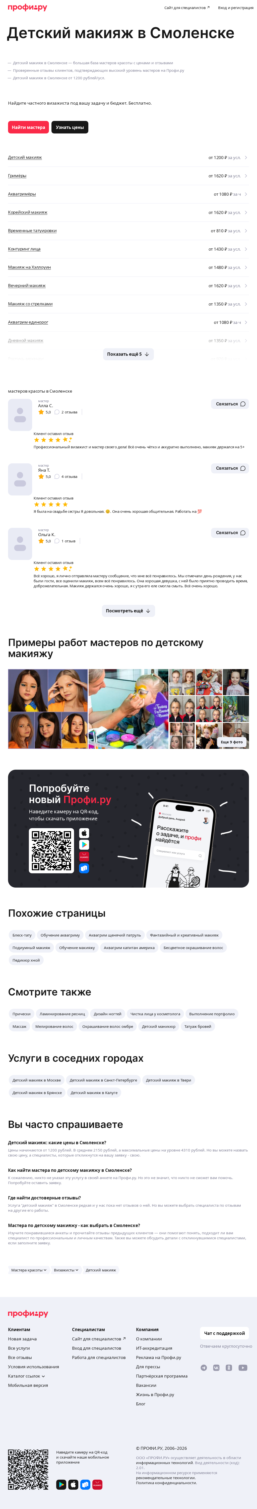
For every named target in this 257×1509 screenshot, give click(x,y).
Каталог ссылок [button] (24, 1376)
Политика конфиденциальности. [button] (166, 1482)
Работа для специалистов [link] (99, 1357)
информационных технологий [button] (164, 1462)
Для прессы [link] (148, 1367)
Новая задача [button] (22, 1339)
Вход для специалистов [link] (96, 1348)
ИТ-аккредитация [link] (154, 1348)
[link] (28, 127)
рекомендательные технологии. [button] (166, 1477)
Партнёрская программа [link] (162, 1376)
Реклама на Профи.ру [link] (158, 1357)
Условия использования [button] (33, 1367)
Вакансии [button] (146, 1385)
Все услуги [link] (19, 1348)
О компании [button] (149, 1339)
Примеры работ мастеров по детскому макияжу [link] (106, 648)
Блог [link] (140, 1404)
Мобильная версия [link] (28, 1385)
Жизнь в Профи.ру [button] (155, 1394)
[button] (230, 404)
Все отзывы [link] (20, 1357)
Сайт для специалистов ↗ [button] (99, 1339)
